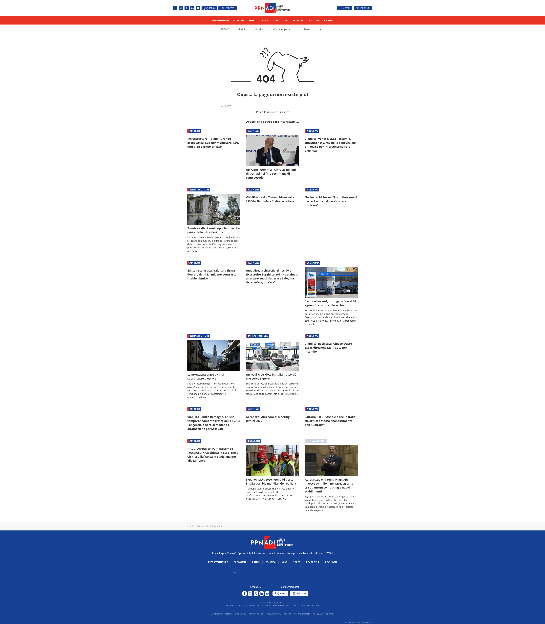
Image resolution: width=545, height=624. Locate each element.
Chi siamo (318, 614)
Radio (211, 8)
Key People (299, 20)
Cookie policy (273, 614)
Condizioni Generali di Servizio (229, 614)
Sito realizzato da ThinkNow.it (358, 622)
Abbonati (365, 8)
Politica (264, 20)
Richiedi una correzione (297, 614)
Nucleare (305, 29)
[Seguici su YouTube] (198, 8)
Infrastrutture (220, 20)
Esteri (252, 20)
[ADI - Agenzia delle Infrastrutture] (272, 542)
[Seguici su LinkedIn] (192, 8)
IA (320, 29)
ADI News (328, 20)
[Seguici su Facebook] (175, 8)
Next (275, 20)
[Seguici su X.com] (187, 8)
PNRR (242, 29)
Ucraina (259, 29)
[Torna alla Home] (272, 8)
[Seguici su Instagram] (181, 8)
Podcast (229, 8)
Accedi (346, 8)
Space (285, 20)
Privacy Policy (256, 614)
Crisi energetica (281, 29)
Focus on (314, 20)
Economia (238, 20)
